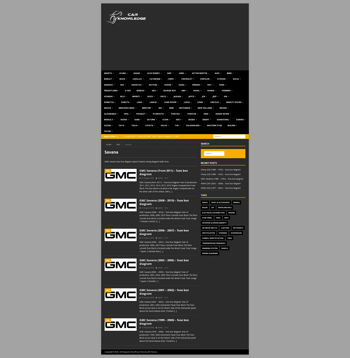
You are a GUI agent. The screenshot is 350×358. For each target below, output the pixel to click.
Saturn (151, 119)
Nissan (223, 108)
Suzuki (107, 125)
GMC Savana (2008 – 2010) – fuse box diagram (164, 202)
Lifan (200, 102)
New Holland (205, 108)
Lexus (187, 102)
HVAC (218, 218)
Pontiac (175, 113)
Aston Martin (199, 73)
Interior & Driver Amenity (214, 223)
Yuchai (107, 131)
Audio (205, 202)
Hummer (226, 90)
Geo (154, 90)
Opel (126, 113)
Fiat (209, 84)
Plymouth (158, 113)
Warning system (210, 248)
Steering (223, 233)
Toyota (149, 125)
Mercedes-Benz (127, 108)
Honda (210, 90)
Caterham (154, 79)
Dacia (236, 79)
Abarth (108, 73)
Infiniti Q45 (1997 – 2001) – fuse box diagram (221, 188)
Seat (178, 119)
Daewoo (108, 84)
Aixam (136, 73)
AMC (169, 73)
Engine (231, 213)
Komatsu (109, 102)
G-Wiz (128, 90)
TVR (177, 125)
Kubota (125, 102)
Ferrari (196, 84)
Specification (208, 233)
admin (160, 178)
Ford (221, 84)
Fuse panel (207, 218)
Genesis (140, 90)
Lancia (153, 102)
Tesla (134, 125)
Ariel (181, 73)
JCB (203, 96)
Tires (229, 238)
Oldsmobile (110, 113)
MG (160, 108)
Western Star (214, 125)
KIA (225, 96)
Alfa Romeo (153, 73)
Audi (217, 73)
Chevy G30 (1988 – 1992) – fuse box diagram (221, 169)
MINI (171, 108)
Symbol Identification (212, 238)
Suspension (236, 233)
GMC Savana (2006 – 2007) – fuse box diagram (164, 232)
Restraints (238, 228)
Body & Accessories (221, 202)
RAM (206, 113)
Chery (171, 79)
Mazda (107, 108)
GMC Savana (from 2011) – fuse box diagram (163, 172)
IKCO (122, 96)
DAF (122, 84)
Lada (139, 102)
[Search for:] (229, 136)
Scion (165, 119)
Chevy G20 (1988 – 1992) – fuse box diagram (221, 174)
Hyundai (108, 96)
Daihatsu (136, 84)
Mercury (146, 108)
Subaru (240, 119)
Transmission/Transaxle (213, 243)
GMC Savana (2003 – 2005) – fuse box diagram (164, 262)
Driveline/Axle (225, 207)
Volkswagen (192, 125)
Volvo (164, 125)
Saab (136, 119)
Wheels (224, 248)
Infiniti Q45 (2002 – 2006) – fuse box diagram (221, 183)
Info (226, 218)
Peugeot (140, 113)
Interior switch (209, 228)
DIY (212, 207)
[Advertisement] (175, 50)
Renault (108, 119)
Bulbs (205, 207)
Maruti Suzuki (233, 102)
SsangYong (223, 119)
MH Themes (152, 352)
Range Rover (222, 113)
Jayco (191, 96)
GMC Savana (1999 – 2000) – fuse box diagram (164, 321)
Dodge (167, 84)
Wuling (231, 125)
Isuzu (150, 96)
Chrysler (204, 79)
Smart (205, 119)
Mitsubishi (184, 108)
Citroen (221, 79)
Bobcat (108, 79)
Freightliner (110, 90)
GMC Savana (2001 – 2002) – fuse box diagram (164, 291)
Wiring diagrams (210, 253)
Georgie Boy (169, 90)
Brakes (236, 202)
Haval (196, 90)
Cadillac (137, 79)
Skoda (191, 119)
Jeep (214, 96)
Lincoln (214, 102)
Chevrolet (186, 79)
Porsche (191, 113)
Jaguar (177, 96)
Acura (122, 73)
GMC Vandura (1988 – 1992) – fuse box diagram (222, 178)
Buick (122, 79)
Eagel (182, 84)
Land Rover (170, 102)
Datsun (153, 84)
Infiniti (136, 96)
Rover (124, 119)
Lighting (225, 228)
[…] (171, 191)
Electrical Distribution (213, 213)
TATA (121, 125)
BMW (229, 73)
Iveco (163, 96)
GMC (183, 90)
